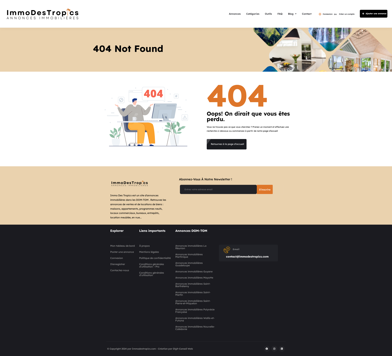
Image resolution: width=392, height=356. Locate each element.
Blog (291, 13)
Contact (306, 13)
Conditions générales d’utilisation (151, 274)
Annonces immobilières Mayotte (194, 277)
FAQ (280, 13)
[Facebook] (267, 349)
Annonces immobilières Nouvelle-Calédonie (195, 328)
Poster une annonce (122, 251)
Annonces (235, 13)
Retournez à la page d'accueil (227, 144)
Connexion (327, 14)
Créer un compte (346, 14)
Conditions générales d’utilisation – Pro (151, 265)
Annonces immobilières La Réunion (190, 247)
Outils (268, 13)
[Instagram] (274, 349)
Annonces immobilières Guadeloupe (189, 264)
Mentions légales (149, 251)
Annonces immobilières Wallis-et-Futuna (195, 319)
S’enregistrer (117, 264)
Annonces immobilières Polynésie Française (195, 310)
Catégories (252, 13)
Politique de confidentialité (155, 258)
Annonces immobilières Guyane (194, 271)
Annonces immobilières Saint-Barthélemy (192, 285)
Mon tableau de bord (122, 245)
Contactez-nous (119, 270)
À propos (144, 245)
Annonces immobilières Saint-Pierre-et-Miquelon (192, 302)
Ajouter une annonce (376, 13)
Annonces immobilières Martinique (189, 255)
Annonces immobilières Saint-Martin (192, 293)
